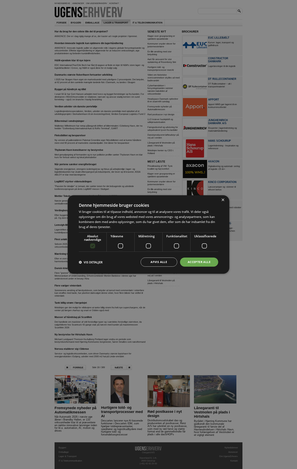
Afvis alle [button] (159, 262)
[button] (91, 262)
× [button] (222, 200)
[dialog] (148, 234)
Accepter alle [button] (199, 262)
